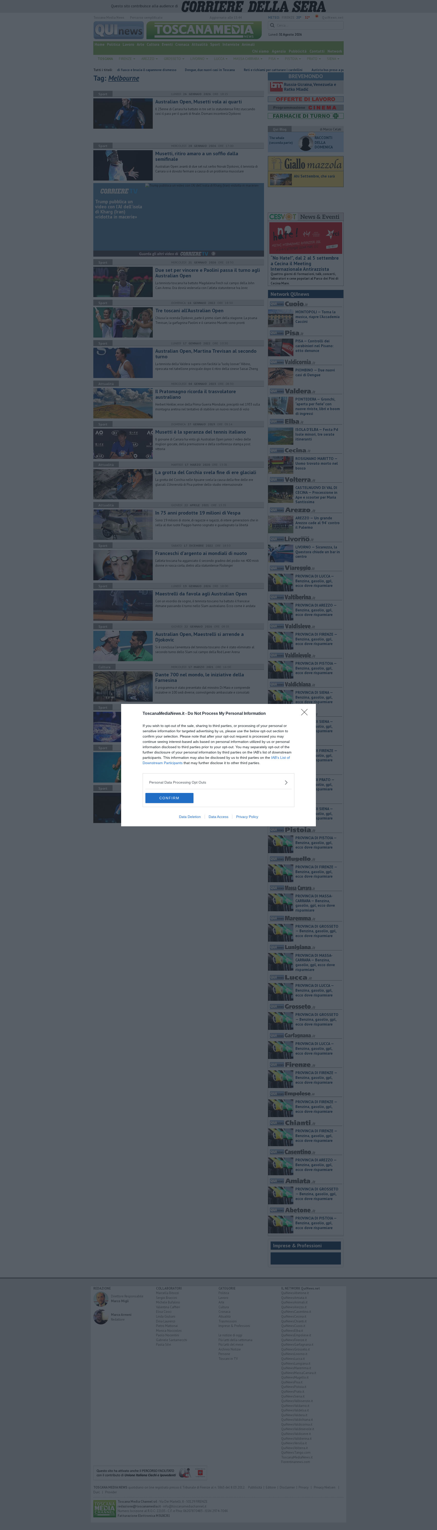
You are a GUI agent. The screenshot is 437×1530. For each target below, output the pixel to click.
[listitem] (218, 782)
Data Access (218, 817)
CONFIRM (169, 798)
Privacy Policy (247, 817)
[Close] (306, 714)
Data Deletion (190, 817)
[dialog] (218, 765)
